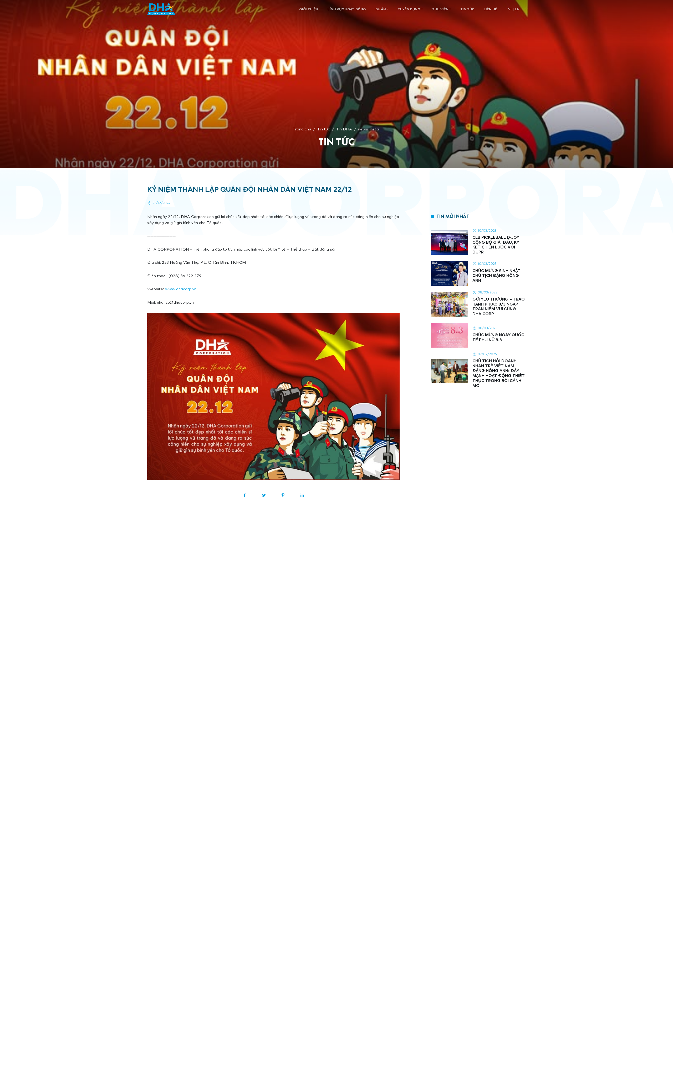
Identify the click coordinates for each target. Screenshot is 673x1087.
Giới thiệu (308, 9)
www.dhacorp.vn (180, 288)
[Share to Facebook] (244, 495)
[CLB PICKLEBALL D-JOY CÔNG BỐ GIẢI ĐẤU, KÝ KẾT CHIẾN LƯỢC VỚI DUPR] (449, 242)
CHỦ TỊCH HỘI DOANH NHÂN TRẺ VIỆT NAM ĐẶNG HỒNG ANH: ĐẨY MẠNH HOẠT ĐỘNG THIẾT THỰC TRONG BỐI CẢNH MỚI (498, 373)
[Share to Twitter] (264, 495)
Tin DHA (344, 128)
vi (510, 9)
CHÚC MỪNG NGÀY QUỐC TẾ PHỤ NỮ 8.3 (498, 337)
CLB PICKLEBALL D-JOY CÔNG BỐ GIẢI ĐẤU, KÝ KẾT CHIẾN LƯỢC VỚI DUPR (495, 245)
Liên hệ (490, 9)
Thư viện (440, 9)
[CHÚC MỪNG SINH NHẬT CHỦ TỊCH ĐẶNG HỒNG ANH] (449, 273)
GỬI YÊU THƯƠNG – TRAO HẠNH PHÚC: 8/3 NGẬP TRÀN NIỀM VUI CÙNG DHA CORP (498, 306)
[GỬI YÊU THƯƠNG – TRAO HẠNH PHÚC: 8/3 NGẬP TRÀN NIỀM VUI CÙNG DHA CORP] (449, 304)
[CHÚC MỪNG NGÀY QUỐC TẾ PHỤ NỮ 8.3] (449, 335)
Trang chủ (302, 128)
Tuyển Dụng (409, 9)
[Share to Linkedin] (302, 495)
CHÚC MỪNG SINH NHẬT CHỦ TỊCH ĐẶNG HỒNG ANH (496, 275)
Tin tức (467, 9)
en (517, 9)
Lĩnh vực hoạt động (347, 9)
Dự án (380, 9)
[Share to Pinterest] (283, 495)
